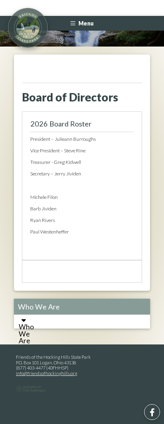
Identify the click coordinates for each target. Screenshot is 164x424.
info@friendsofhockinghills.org (46, 373)
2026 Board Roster (61, 123)
